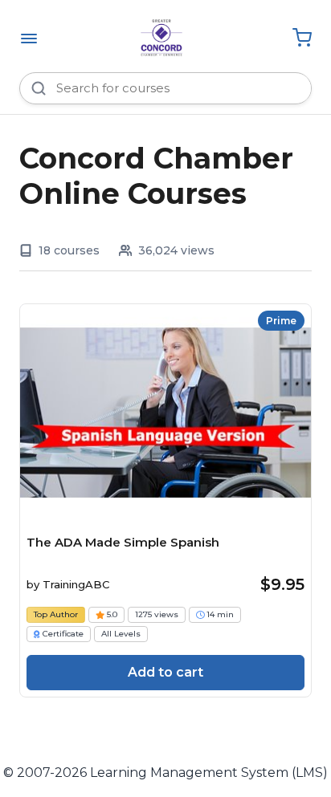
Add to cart (165, 672)
